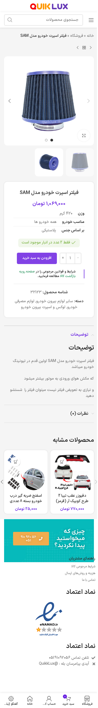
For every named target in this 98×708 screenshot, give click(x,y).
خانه (90, 36)
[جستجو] (10, 20)
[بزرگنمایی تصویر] (84, 136)
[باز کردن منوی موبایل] (91, 20)
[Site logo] (49, 6)
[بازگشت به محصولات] (84, 47)
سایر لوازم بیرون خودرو (54, 301)
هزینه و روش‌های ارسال (80, 573)
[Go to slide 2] (46, 140)
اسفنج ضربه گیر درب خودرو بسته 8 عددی (26, 498)
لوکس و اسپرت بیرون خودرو (43, 307)
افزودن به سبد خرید (36, 258)
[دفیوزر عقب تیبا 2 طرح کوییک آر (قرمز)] (72, 472)
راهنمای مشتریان (82, 558)
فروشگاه (76, 36)
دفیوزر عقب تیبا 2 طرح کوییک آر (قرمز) (72, 498)
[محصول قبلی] (90, 47)
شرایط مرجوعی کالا (83, 566)
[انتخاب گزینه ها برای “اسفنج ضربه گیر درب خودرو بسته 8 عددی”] (15, 461)
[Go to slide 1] (51, 140)
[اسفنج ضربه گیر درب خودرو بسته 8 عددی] (26, 472)
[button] (88, 101)
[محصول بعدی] (77, 47)
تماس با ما (88, 580)
